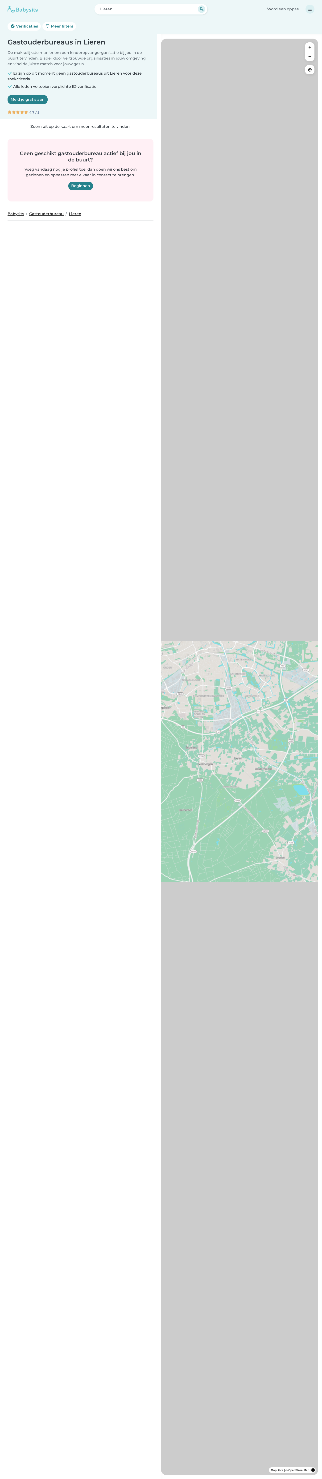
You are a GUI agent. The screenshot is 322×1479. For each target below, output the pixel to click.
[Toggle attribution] (313, 1470)
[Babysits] (23, 9)
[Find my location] (309, 69)
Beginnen (80, 186)
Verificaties (26, 26)
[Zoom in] (309, 47)
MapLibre (277, 1470)
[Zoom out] (309, 56)
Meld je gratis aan (28, 99)
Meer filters (61, 26)
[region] (239, 757)
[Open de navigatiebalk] (309, 9)
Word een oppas (283, 9)
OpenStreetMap (298, 1470)
